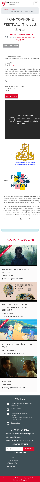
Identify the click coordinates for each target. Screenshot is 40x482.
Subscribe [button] (28, 449)
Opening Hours (15, 423)
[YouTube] (19, 473)
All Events (6, 9)
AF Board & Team (12, 463)
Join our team (11, 466)
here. (12, 65)
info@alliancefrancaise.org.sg (20, 413)
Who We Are (11, 457)
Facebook (9, 434)
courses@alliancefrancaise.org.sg (21, 417)
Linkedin (8, 440)
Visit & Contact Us (13, 460)
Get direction (15, 405)
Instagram (9, 437)
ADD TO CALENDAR (11, 46)
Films (13, 9)
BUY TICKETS (11, 96)
